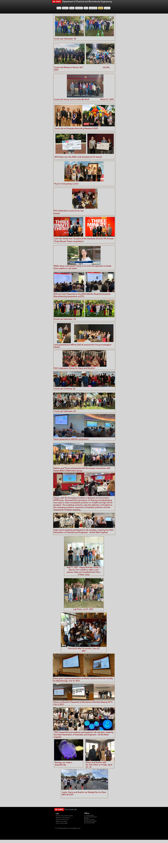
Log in (69, 828)
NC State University (63, 828)
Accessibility (74, 828)
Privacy (78, 828)
